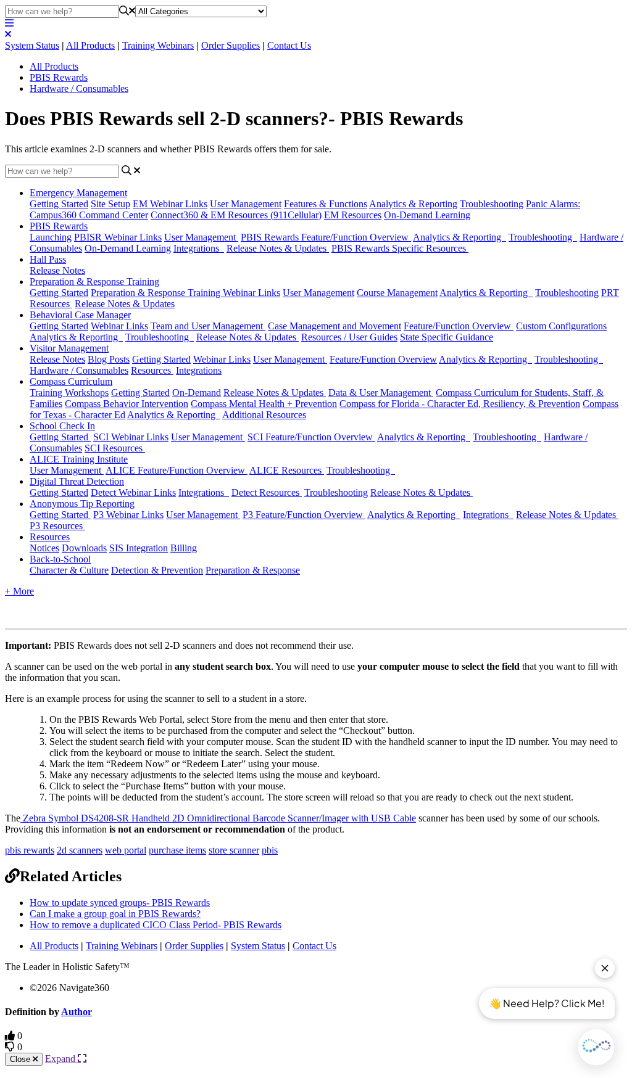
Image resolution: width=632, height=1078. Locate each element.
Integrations (198, 248)
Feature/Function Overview (459, 326)
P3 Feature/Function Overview (304, 514)
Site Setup (110, 204)
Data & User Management (380, 392)
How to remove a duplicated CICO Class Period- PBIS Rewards (155, 925)
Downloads (84, 548)
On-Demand (196, 392)
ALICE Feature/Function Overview (176, 470)
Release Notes (57, 270)
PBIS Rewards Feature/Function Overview (326, 237)
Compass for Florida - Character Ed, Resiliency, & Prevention (459, 403)
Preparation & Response (253, 570)
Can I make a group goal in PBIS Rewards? (115, 913)
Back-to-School (60, 559)
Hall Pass (48, 259)
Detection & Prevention (157, 570)
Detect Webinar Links (133, 492)
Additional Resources (264, 414)
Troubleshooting (491, 204)
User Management (245, 204)
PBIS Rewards (59, 77)
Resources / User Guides (349, 337)
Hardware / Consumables (79, 88)
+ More (19, 591)
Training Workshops (69, 392)
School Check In (62, 426)
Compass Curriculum (71, 381)
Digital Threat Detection (77, 481)
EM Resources (352, 215)
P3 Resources (57, 525)
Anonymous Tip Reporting (82, 503)
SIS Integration (138, 548)
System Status (32, 45)
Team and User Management (208, 326)
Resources (152, 370)
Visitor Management (69, 348)
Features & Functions (325, 204)
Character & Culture (69, 570)
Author (76, 1011)
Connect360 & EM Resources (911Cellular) (236, 215)
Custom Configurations (561, 326)
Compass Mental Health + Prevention (264, 403)
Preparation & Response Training (94, 281)
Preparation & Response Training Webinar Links (185, 292)
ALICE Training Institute (79, 459)
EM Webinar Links (170, 204)
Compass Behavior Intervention (126, 403)
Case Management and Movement (334, 326)
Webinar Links (119, 326)
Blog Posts (109, 359)
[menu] (9, 23)
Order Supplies (230, 45)
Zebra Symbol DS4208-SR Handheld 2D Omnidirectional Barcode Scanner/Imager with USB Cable (218, 818)
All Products (90, 45)
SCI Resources (115, 448)
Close (21, 1059)
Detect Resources (266, 492)
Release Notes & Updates (278, 248)
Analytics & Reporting (413, 204)
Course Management (397, 292)
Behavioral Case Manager (80, 315)
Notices (44, 548)
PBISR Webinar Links (118, 237)
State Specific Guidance (446, 337)
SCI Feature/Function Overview (311, 437)
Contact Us (289, 45)
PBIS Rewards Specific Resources (399, 248)
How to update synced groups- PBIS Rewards (120, 902)
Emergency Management (78, 192)
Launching (51, 237)
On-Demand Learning (427, 215)
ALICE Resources (286, 470)
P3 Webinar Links (128, 514)
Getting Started (59, 204)
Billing (183, 548)
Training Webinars (158, 45)
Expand (61, 1058)
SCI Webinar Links (130, 437)
